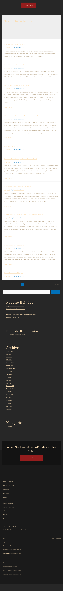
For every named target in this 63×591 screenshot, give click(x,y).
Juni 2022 (9, 406)
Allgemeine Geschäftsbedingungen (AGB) (12, 553)
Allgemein (7, 47)
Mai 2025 (9, 383)
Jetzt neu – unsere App (11, 146)
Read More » (8, 107)
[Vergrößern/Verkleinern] (5, 586)
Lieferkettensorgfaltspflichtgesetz (10, 545)
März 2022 (9, 409)
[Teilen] (25, 586)
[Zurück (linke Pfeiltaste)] (5, 589)
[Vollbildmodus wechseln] (15, 586)
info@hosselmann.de (20, 529)
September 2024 (10, 391)
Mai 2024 (9, 397)
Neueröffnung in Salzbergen (13, 273)
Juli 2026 (8, 354)
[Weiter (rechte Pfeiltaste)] (15, 589)
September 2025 (10, 377)
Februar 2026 (10, 362)
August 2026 (9, 351)
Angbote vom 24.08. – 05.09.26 (14, 44)
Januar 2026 (9, 365)
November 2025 (10, 371)
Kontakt (5, 497)
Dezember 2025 (10, 368)
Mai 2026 (9, 357)
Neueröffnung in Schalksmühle (14, 245)
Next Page (56, 284)
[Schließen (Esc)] (36, 586)
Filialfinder (6, 493)
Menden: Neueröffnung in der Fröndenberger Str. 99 (21, 115)
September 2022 (10, 403)
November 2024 (10, 388)
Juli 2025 (8, 380)
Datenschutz (5, 538)
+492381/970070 (6, 529)
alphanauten (58, 538)
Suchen (4, 289)
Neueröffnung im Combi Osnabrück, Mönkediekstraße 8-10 (23, 214)
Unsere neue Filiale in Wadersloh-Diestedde (18, 186)
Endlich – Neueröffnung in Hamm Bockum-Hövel (20, 159)
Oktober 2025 (10, 374)
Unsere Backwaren (8, 485)
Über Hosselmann (8, 481)
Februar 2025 (10, 386)
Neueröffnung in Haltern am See (15, 64)
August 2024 (9, 394)
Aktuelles (6, 489)
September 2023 (10, 400)
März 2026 (9, 360)
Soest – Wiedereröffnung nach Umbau (16, 85)
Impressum (5, 542)
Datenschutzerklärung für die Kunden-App (12, 549)
